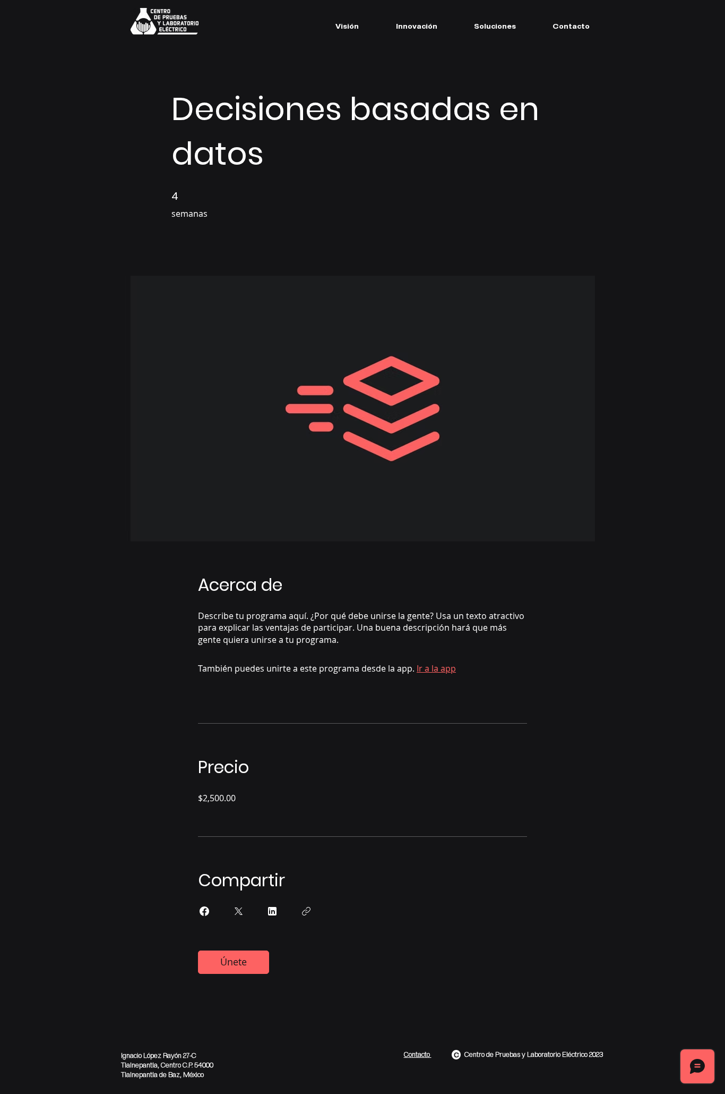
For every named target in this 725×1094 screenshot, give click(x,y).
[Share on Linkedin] (272, 911)
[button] (494, 26)
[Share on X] (238, 911)
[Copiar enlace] (306, 911)
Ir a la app (436, 668)
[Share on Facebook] (204, 911)
